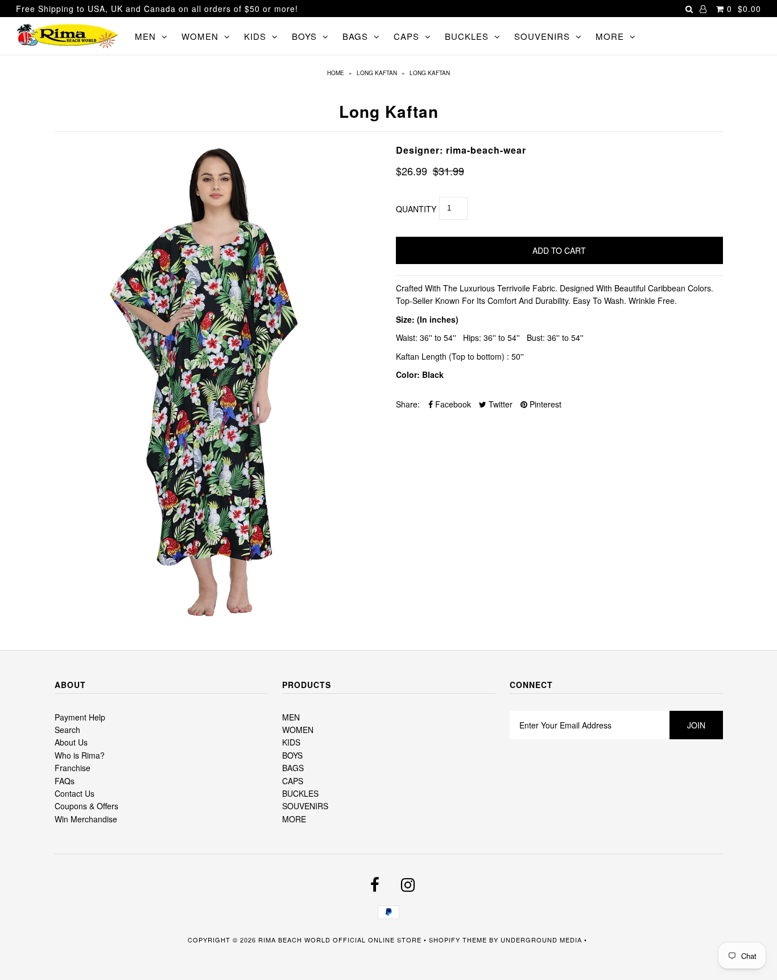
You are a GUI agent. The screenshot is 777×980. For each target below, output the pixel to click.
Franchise (72, 767)
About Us (71, 742)
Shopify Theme (458, 939)
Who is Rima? (80, 755)
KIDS (255, 36)
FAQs (65, 781)
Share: (408, 404)
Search (67, 729)
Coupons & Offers (86, 806)
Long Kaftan (377, 73)
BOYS (304, 36)
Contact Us (74, 793)
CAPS (406, 36)
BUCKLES (467, 36)
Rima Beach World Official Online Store (339, 939)
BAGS (355, 36)
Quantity (416, 209)
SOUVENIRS (542, 36)
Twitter (499, 404)
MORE (610, 36)
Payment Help (80, 717)
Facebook (452, 404)
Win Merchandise (86, 819)
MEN (145, 36)
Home (335, 73)
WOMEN (199, 36)
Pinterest (544, 404)
